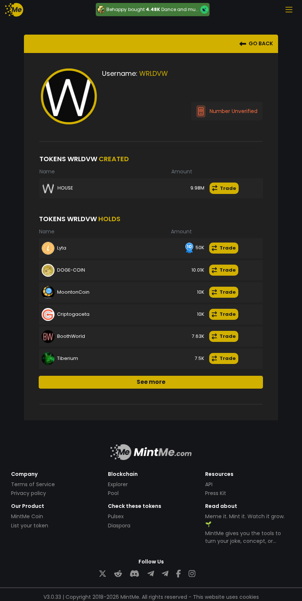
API (209, 484)
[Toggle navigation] (289, 9)
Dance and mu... (180, 9)
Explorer (118, 484)
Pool (113, 493)
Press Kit (215, 493)
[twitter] (102, 574)
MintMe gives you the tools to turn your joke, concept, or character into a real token (243, 541)
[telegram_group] (150, 574)
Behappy (116, 10)
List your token (29, 525)
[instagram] (192, 574)
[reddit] (118, 574)
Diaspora (119, 525)
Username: (119, 73)
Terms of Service (33, 484)
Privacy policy (28, 493)
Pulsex (116, 516)
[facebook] (178, 574)
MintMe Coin (27, 516)
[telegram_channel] (165, 574)
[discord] (134, 574)
